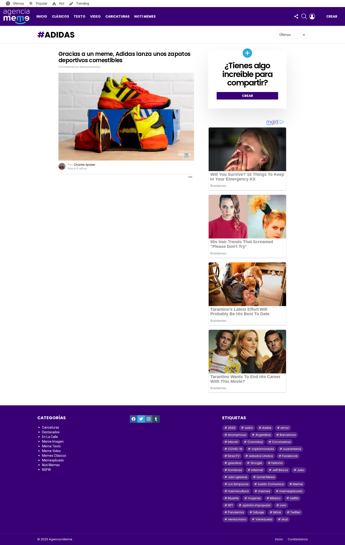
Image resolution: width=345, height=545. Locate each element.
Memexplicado (53, 460)
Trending (82, 3)
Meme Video (51, 451)
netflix (294, 498)
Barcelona (288, 435)
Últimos (18, 3)
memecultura (238, 491)
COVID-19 (235, 449)
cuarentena (292, 449)
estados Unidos (261, 456)
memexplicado (291, 491)
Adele (266, 428)
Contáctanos (298, 539)
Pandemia (236, 512)
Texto (79, 16)
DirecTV (234, 456)
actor (249, 428)
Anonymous (237, 435)
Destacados (51, 432)
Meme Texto (51, 446)
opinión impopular (256, 505)
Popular (41, 3)
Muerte (233, 498)
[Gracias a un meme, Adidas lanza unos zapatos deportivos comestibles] (126, 116)
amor (284, 428)
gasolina (234, 463)
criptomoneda (263, 449)
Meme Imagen (53, 441)
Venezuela (264, 519)
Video (95, 16)
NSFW (46, 470)
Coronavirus (281, 442)
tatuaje (258, 512)
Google (256, 463)
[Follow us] (296, 16)
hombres (235, 470)
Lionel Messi (266, 477)
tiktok (277, 512)
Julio (300, 470)
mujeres (254, 498)
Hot (61, 3)
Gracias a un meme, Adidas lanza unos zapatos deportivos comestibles (124, 57)
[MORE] (190, 177)
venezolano (237, 519)
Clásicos (60, 16)
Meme (298, 484)
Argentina (263, 435)
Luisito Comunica (271, 484)
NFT (230, 505)
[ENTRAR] (312, 16)
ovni (283, 505)
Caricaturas (117, 16)
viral (284, 519)
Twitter (295, 512)
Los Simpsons (238, 484)
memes (264, 491)
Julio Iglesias (237, 477)
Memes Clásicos (54, 455)
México (275, 498)
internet (257, 470)
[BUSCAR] (304, 16)
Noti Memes (145, 16)
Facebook (290, 456)
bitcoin (233, 442)
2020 (231, 428)
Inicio (41, 16)
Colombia (255, 442)
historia (277, 463)
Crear (331, 16)
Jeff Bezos (280, 470)
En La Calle (50, 437)
